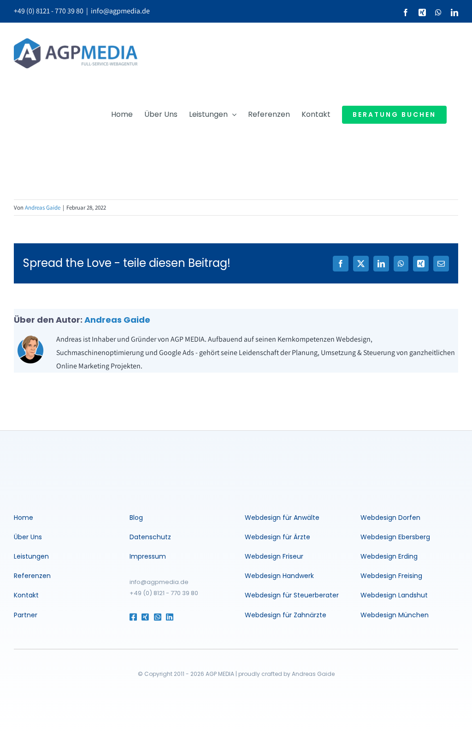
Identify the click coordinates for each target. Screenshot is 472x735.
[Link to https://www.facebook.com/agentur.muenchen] (132, 617)
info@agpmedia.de (120, 11)
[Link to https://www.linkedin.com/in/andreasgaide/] (179, 617)
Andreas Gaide (42, 207)
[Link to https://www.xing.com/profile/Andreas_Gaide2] (144, 617)
